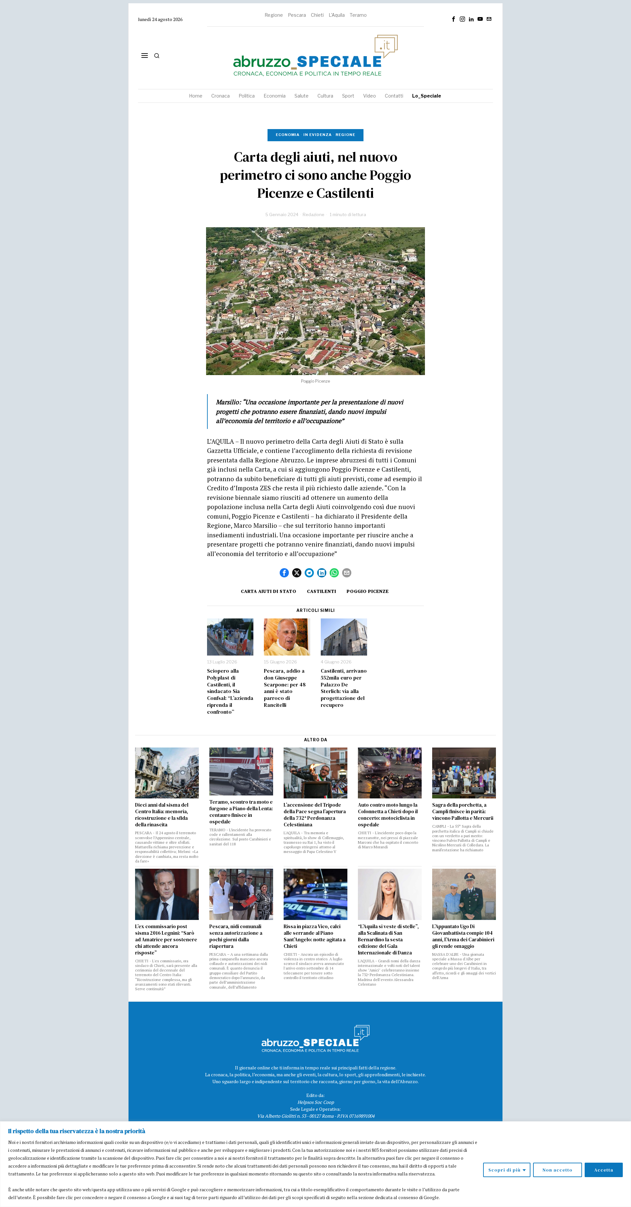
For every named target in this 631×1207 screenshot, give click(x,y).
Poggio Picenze (368, 591)
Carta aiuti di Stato (268, 591)
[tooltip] (453, 19)
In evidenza (317, 134)
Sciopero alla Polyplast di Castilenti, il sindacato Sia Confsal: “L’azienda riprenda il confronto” (230, 691)
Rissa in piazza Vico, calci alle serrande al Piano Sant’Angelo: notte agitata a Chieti (314, 936)
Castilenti (321, 591)
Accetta (603, 1170)
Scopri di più (504, 1170)
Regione (274, 15)
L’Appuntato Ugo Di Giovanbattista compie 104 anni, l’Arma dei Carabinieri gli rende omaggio (463, 936)
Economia (287, 134)
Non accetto (558, 1170)
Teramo (358, 15)
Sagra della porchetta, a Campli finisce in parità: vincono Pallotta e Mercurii (462, 811)
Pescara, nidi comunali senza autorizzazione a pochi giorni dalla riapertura (235, 936)
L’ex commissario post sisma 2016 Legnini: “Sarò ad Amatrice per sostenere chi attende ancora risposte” (166, 939)
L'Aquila (337, 15)
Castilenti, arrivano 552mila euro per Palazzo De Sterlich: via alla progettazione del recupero (344, 687)
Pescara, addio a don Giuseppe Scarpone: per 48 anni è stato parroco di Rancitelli (285, 687)
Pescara (297, 15)
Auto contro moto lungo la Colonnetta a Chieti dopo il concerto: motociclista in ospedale (388, 815)
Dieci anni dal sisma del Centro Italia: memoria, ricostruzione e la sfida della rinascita (161, 815)
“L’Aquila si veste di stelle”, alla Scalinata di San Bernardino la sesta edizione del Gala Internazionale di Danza (388, 939)
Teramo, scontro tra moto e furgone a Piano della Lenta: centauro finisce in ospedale (241, 812)
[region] (315, 1164)
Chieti (317, 15)
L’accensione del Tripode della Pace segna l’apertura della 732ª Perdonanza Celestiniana (315, 815)
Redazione (313, 214)
